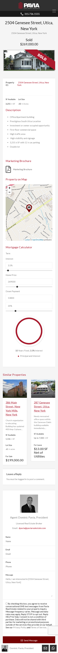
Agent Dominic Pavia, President (29, 517)
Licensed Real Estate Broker (29, 523)
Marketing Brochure (22, 169)
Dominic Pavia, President (22, 648)
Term (8, 253)
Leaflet (27, 240)
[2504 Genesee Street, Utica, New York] (29, 208)
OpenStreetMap (37, 240)
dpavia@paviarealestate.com (32, 528)
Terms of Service (38, 627)
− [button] (9, 192)
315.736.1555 (32, 13)
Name (8, 537)
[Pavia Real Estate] (29, 7)
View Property (14, 394)
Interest (9, 258)
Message (9, 575)
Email (8, 550)
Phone (8, 562)
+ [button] (9, 188)
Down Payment (13, 291)
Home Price (11, 275)
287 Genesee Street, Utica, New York (42, 406)
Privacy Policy (20, 627)
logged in (22, 479)
